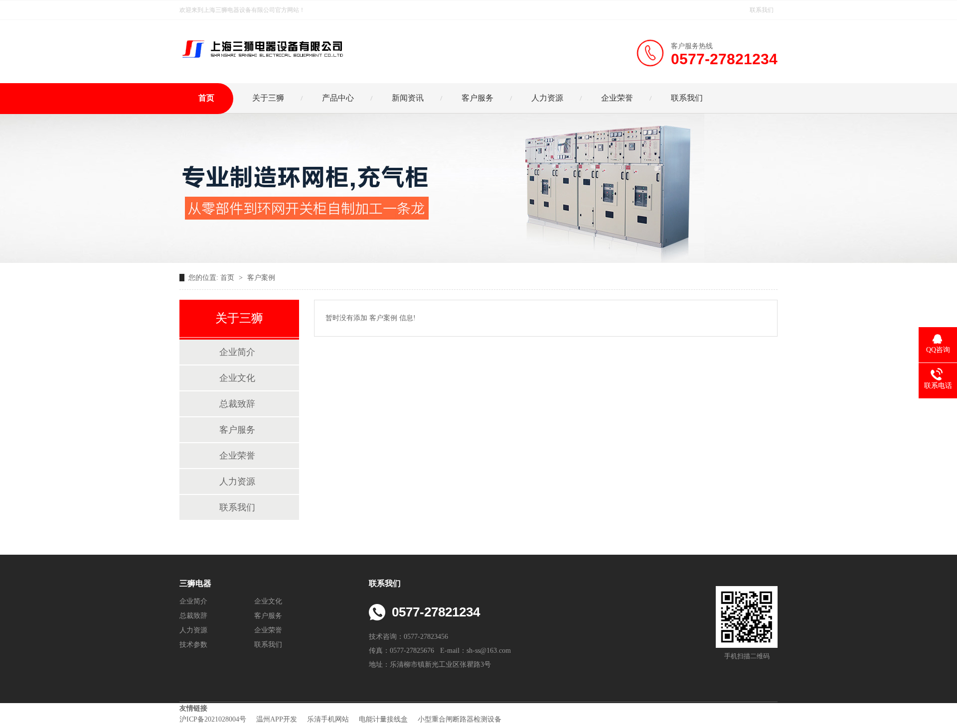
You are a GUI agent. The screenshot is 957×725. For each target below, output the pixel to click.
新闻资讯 (408, 98)
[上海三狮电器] (261, 41)
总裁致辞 (237, 404)
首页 (206, 98)
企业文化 (237, 378)
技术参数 (193, 644)
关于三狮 (268, 98)
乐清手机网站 (329, 719)
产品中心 (338, 98)
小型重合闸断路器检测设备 (460, 719)
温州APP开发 (277, 719)
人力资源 (547, 98)
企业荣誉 (617, 98)
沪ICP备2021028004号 (213, 719)
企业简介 (237, 352)
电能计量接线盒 (384, 719)
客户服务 (477, 98)
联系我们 (762, 9)
